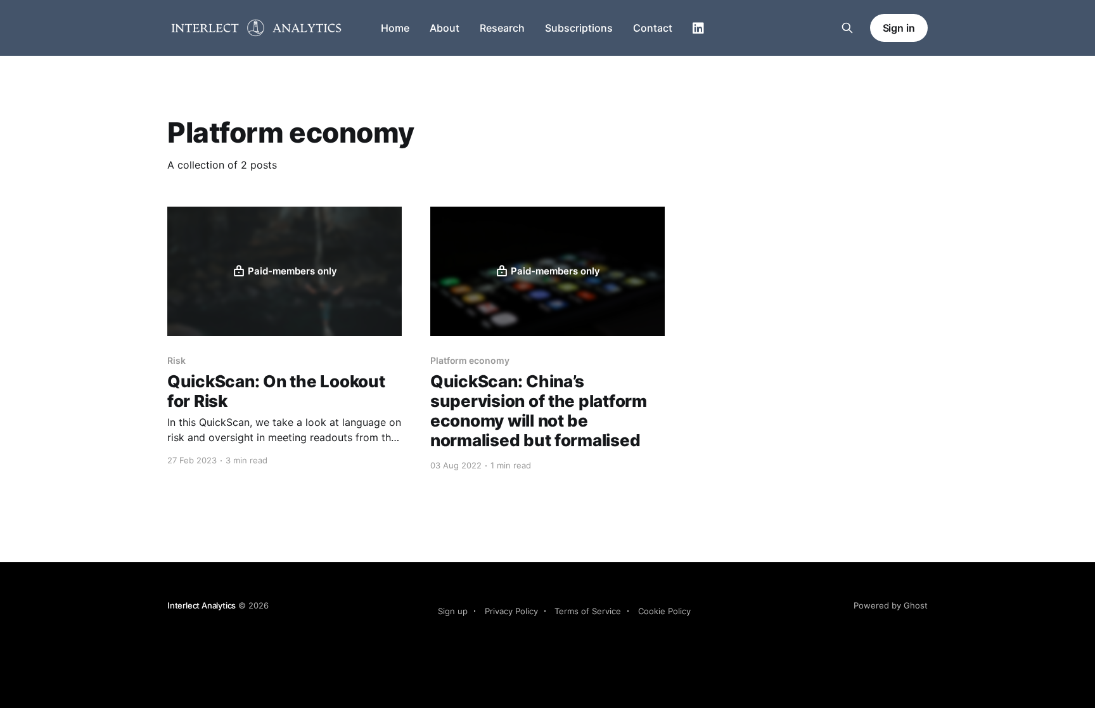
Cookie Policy (664, 611)
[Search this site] (847, 28)
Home (395, 28)
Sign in (899, 28)
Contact (652, 28)
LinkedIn (698, 28)
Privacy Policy (511, 611)
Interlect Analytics (201, 605)
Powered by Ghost (891, 605)
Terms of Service (587, 611)
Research (502, 28)
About (444, 28)
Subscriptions (579, 28)
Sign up (453, 611)
